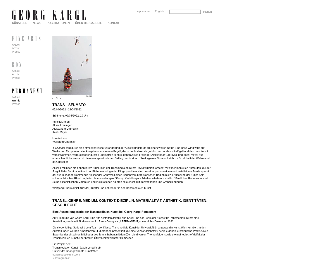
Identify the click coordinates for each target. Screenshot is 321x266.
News (37, 23)
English (159, 11)
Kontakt (114, 23)
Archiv (15, 48)
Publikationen (58, 23)
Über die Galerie (88, 23)
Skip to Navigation (202, 1)
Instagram (61, 258)
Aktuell (16, 44)
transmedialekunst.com (66, 254)
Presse (16, 51)
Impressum (143, 11)
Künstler (19, 23)
